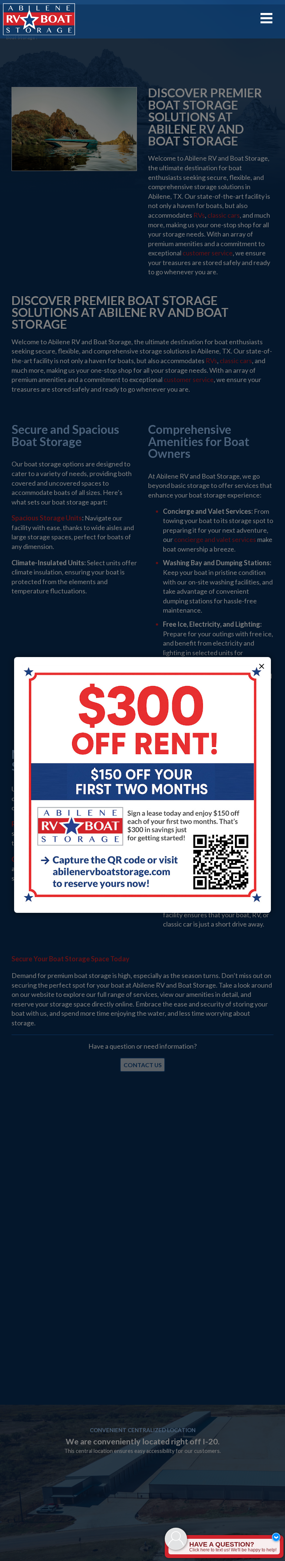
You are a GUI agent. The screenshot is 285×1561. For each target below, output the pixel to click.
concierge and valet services (215, 539)
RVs (199, 215)
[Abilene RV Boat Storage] (39, 19)
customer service (208, 253)
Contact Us (143, 1064)
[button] (261, 666)
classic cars (223, 215)
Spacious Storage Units (47, 518)
